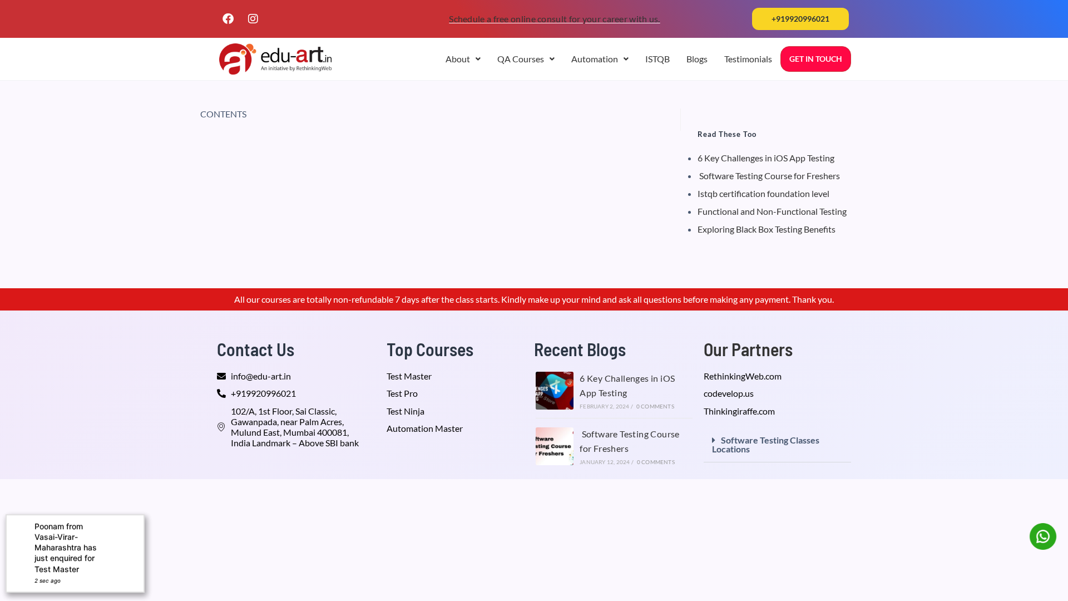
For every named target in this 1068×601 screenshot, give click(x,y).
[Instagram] (253, 19)
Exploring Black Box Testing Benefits (766, 229)
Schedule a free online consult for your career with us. (554, 18)
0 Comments (655, 406)
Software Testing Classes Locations (765, 444)
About (458, 58)
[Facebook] (228, 19)
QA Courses (520, 58)
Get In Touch (815, 58)
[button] (800, 19)
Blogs (697, 58)
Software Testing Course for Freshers (769, 175)
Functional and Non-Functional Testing (772, 211)
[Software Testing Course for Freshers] (554, 446)
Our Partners (748, 348)
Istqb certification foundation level (763, 193)
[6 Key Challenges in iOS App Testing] (554, 391)
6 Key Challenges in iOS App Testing (766, 157)
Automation (594, 58)
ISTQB (657, 58)
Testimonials (748, 58)
